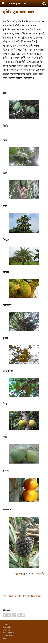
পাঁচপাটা (40, 574)
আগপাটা (20, 574)
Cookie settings (9, 635)
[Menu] (4, 3)
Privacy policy (8, 632)
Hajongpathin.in (17, 3)
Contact (6, 624)
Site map (6, 630)
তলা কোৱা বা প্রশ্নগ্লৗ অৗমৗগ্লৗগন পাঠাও (23, 596)
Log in (5, 638)
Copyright (7, 627)
